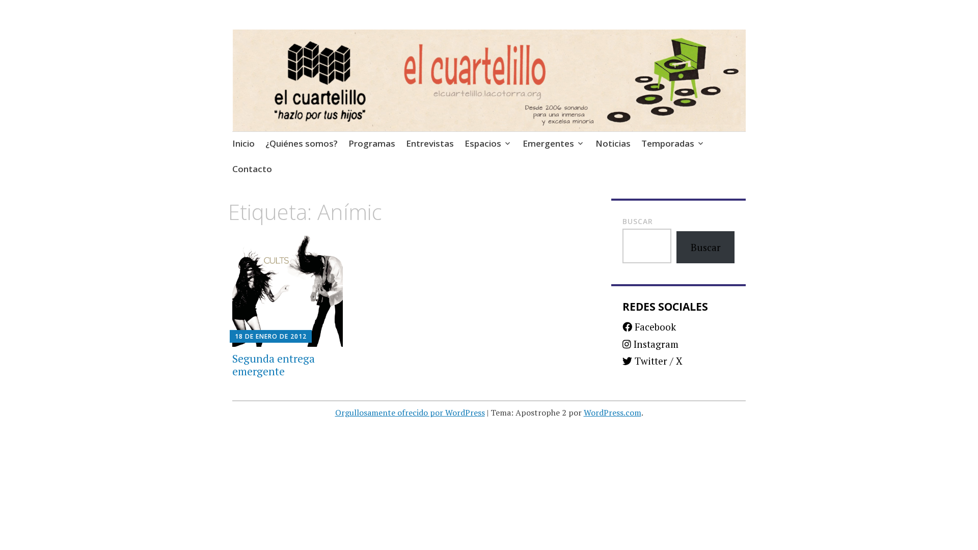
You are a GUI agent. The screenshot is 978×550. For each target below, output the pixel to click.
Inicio (243, 143)
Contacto (252, 169)
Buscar (637, 221)
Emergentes (548, 143)
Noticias (613, 143)
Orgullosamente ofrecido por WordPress (410, 412)
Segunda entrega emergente (273, 364)
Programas (371, 143)
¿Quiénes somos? (301, 143)
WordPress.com (612, 412)
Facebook (654, 326)
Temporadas (667, 143)
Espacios (483, 143)
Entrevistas (430, 143)
